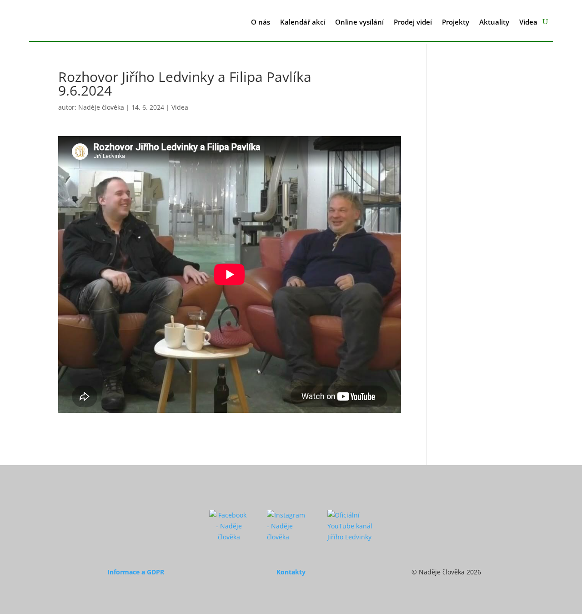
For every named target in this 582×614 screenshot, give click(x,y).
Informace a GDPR (135, 572)
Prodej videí (413, 21)
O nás (260, 21)
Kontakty (291, 572)
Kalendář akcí (302, 21)
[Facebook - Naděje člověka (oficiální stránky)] (229, 537)
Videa (528, 21)
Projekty (455, 21)
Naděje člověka (101, 107)
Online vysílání (359, 21)
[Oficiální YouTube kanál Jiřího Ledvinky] (350, 537)
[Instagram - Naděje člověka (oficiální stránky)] (288, 537)
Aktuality (494, 21)
